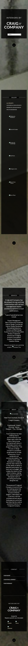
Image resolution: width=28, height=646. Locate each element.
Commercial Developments (14, 105)
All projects (10, 103)
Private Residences (12, 109)
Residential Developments (14, 107)
